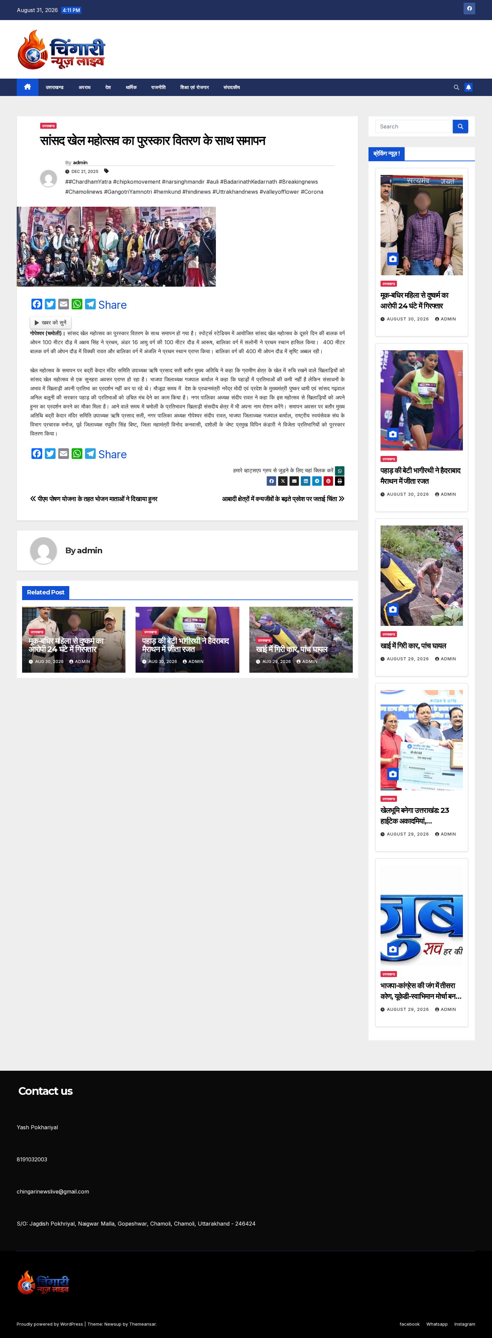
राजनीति (158, 87)
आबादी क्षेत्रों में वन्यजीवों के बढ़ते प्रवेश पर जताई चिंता (280, 499)
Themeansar (142, 1324)
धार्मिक (131, 87)
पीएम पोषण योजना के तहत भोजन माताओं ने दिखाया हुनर (96, 499)
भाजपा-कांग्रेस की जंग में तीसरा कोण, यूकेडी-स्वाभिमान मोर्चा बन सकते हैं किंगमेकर (418, 996)
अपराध (85, 87)
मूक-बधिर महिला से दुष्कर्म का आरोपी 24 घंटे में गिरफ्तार (66, 645)
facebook (410, 1324)
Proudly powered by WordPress (50, 1324)
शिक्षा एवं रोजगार (194, 87)
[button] (456, 87)
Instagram (465, 1324)
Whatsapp (437, 1324)
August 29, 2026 (408, 658)
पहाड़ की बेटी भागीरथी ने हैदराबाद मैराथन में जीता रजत (185, 645)
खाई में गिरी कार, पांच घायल (291, 649)
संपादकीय (232, 87)
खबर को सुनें (54, 322)
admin (80, 163)
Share (112, 305)
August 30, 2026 (408, 318)
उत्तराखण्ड (55, 87)
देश (108, 87)
